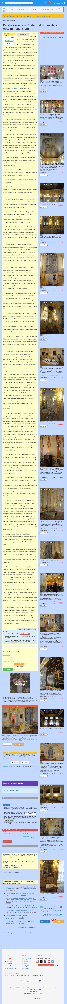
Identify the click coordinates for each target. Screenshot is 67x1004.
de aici (27, 34)
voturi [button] (32, 766)
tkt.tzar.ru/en (15, 88)
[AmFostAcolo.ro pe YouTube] (49, 960)
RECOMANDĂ (9, 41)
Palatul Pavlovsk (16, 922)
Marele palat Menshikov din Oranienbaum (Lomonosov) (17, 916)
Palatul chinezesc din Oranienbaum (22, 911)
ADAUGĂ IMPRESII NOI (31, 813)
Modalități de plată (11, 968)
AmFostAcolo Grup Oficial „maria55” (46, 965)
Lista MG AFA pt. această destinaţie (27, 927)
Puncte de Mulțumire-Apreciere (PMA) (12, 757)
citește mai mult (23, 641)
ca (57, 37)
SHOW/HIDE (33, 837)
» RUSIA (12, 9)
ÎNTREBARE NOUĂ (9, 820)
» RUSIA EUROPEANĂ (22, 9)
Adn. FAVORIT (8, 669)
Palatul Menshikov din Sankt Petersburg (23, 906)
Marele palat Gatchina (18, 893)
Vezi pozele (20, 744)
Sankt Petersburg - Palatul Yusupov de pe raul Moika (20, 887)
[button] (52, 72)
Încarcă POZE (45, 921)
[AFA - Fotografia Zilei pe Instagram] (41, 960)
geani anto (10, 35)
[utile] (46, 2)
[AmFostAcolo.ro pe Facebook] (45, 960)
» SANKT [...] (34, 9)
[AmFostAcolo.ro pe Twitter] (53, 960)
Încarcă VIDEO (59, 921)
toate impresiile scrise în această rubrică (18, 933)
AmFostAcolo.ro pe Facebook (10, 946)
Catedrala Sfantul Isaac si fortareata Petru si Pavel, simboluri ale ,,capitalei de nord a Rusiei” (21, 899)
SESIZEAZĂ (18, 664)
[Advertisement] (52, 51)
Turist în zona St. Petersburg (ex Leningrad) (23, 16)
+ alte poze (7, 744)
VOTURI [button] (61, 89)
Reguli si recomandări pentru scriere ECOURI (13, 831)
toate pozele (48, 914)
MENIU (46, 16)
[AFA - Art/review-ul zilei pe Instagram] (37, 960)
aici (33, 629)
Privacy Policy (25, 968)
